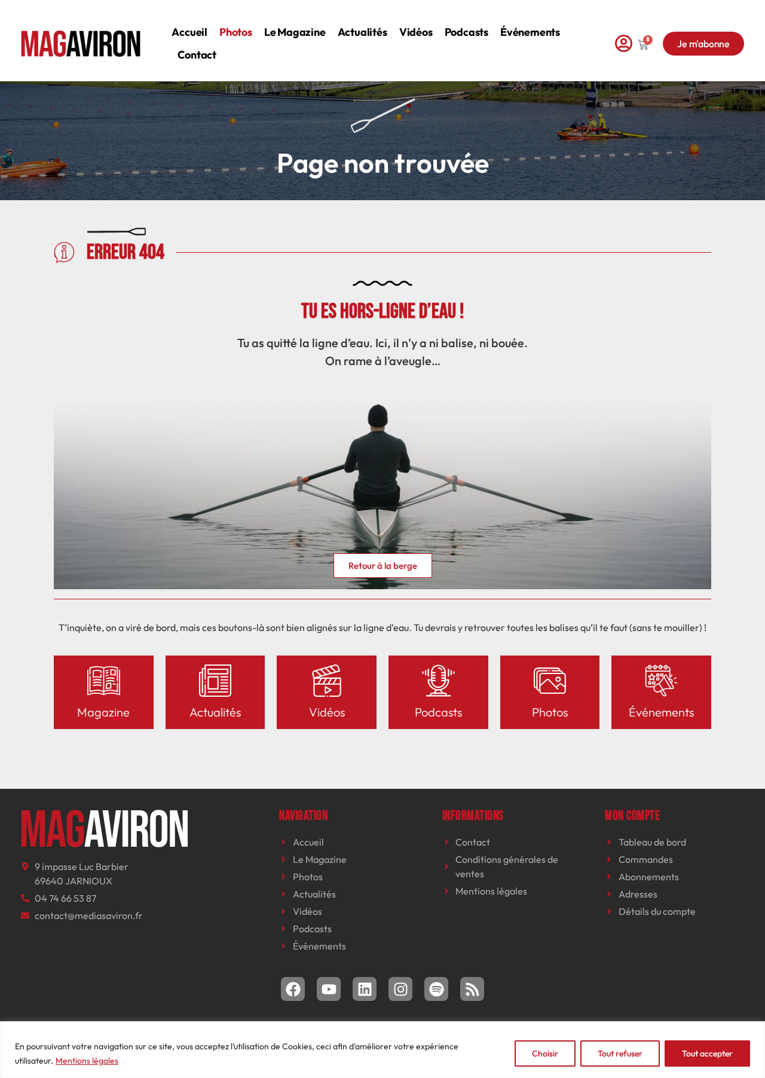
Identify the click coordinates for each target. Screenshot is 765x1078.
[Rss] (472, 989)
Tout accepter (707, 1053)
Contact (197, 55)
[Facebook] (293, 989)
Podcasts (466, 32)
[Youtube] (329, 989)
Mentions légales (87, 1060)
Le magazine (295, 32)
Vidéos (416, 32)
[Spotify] (436, 989)
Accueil (189, 32)
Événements (530, 32)
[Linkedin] (365, 989)
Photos (235, 32)
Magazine (103, 712)
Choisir (545, 1053)
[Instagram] (400, 989)
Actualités (362, 32)
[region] (382, 1049)
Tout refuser (620, 1053)
